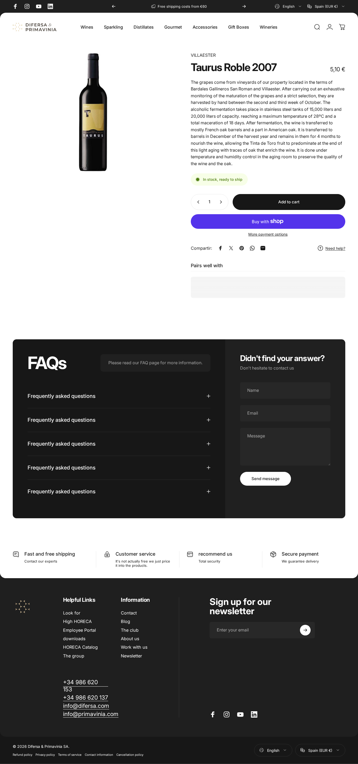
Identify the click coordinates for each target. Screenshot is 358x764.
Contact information (99, 754)
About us (130, 638)
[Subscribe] (305, 630)
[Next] (244, 6)
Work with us (134, 647)
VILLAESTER (203, 55)
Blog (125, 621)
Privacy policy (45, 754)
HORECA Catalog (80, 647)
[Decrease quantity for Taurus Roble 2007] (197, 202)
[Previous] (114, 6)
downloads (74, 638)
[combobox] (288, 6)
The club (130, 630)
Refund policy (22, 754)
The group (73, 655)
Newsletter (131, 655)
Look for (71, 613)
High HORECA (77, 621)
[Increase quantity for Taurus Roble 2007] (222, 202)
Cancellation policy (129, 754)
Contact (129, 613)
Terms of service (70, 754)
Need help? (335, 248)
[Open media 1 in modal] (93, 112)
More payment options (268, 234)
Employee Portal (79, 630)
